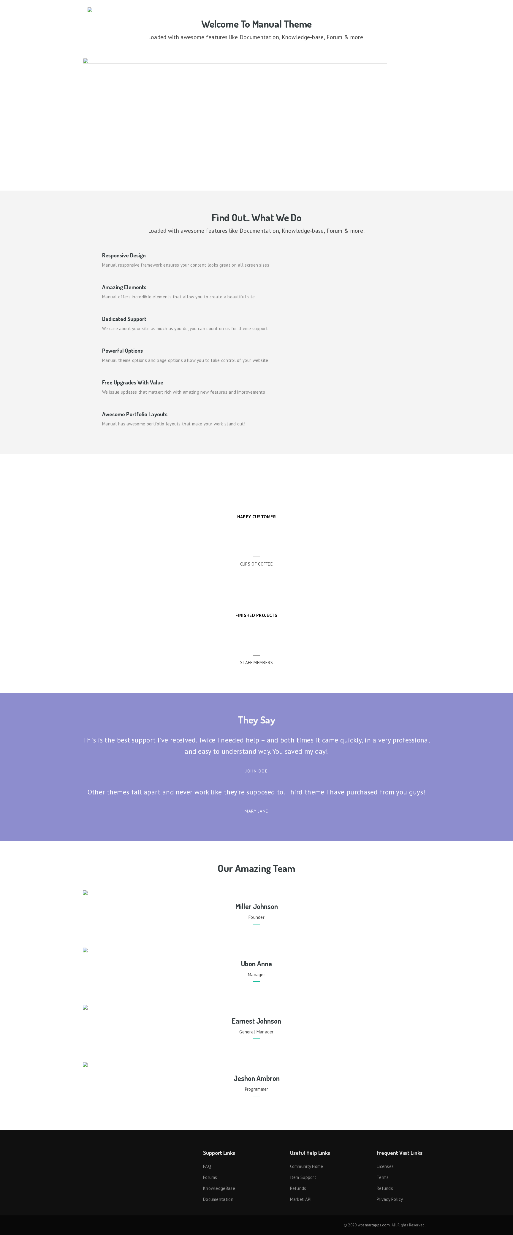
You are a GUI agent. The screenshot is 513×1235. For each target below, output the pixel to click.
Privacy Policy (390, 1199)
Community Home (306, 1166)
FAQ (207, 1166)
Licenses (385, 1166)
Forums (210, 1177)
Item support (303, 1177)
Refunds (298, 1188)
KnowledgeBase (219, 1188)
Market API (301, 1199)
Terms (383, 1177)
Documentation (218, 1199)
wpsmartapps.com (374, 1225)
